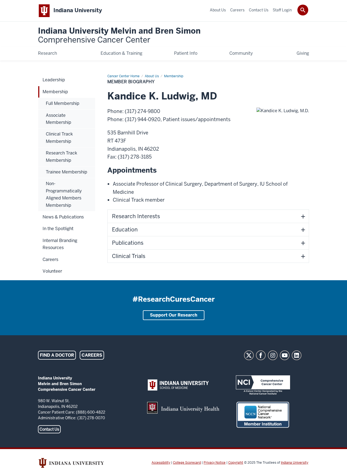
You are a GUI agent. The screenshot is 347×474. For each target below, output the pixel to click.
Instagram (273, 355)
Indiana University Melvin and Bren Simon (119, 36)
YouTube (285, 355)
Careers (92, 355)
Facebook (261, 355)
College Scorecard (187, 462)
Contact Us (49, 429)
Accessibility (161, 462)
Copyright (235, 462)
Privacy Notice (215, 462)
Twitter (249, 355)
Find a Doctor (57, 355)
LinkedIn (296, 355)
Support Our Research (173, 315)
